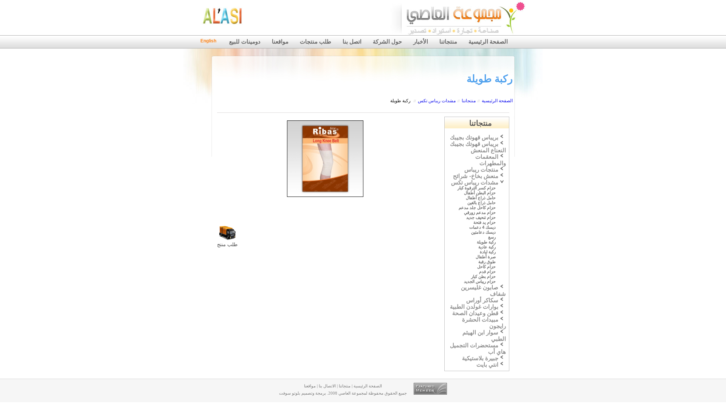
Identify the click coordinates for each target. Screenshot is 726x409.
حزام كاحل (486, 266)
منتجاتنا (448, 42)
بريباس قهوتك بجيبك (474, 137)
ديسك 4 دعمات (482, 227)
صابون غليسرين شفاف (483, 290)
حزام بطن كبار (483, 276)
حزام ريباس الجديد (480, 281)
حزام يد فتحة (484, 222)
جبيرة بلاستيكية (480, 358)
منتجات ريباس (481, 170)
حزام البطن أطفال (480, 192)
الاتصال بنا (327, 386)
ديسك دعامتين (483, 232)
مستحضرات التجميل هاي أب (478, 348)
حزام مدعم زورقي (480, 212)
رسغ (492, 237)
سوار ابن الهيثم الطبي (484, 335)
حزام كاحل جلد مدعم (477, 207)
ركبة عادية (487, 247)
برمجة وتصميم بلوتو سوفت (302, 393)
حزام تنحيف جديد (481, 217)
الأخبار (420, 42)
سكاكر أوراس (482, 300)
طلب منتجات (315, 42)
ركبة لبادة (488, 252)
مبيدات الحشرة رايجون (484, 323)
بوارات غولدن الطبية (474, 307)
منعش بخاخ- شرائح (475, 176)
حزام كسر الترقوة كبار (477, 188)
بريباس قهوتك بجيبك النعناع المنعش (478, 147)
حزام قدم (487, 271)
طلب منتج (227, 244)
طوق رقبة (487, 261)
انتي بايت (487, 365)
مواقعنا (280, 42)
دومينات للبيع (245, 42)
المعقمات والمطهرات (490, 160)
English (208, 41)
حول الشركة (387, 42)
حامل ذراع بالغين (481, 202)
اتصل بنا (352, 42)
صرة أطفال (486, 256)
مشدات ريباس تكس (437, 100)
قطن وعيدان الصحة (475, 313)
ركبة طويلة (400, 100)
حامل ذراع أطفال (481, 197)
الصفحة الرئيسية (488, 42)
